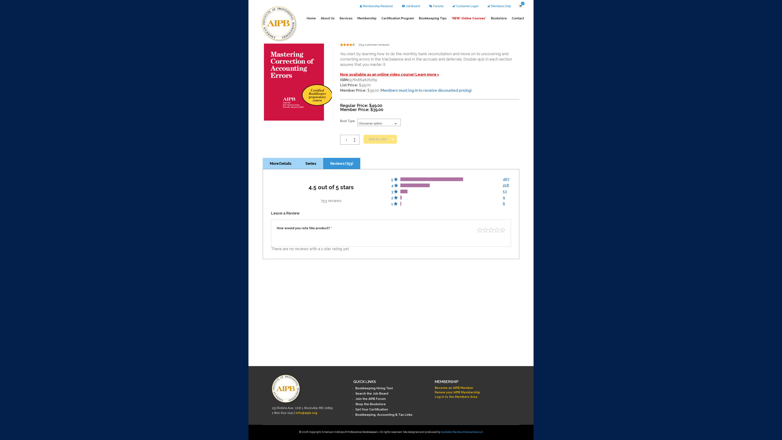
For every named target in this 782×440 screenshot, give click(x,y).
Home (311, 18)
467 (506, 179)
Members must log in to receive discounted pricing (426, 90)
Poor (479, 230)
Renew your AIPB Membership (457, 392)
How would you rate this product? (304, 228)
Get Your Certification (371, 409)
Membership (367, 18)
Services (346, 18)
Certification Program (397, 18)
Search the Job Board (371, 393)
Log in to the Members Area (456, 397)
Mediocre (485, 230)
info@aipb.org (306, 413)
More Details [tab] (280, 163)
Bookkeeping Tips (433, 18)
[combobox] (379, 122)
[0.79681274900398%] (400, 204)
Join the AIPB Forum (370, 399)
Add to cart (378, 139)
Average (491, 230)
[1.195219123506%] (401, 197)
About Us (328, 18)
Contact (518, 18)
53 (505, 191)
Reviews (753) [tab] (341, 163)
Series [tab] (310, 163)
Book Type (347, 121)
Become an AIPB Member (454, 388)
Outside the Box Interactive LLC (462, 431)
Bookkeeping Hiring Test (374, 388)
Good (497, 230)
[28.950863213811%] (415, 185)
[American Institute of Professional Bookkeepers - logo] (279, 23)
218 (506, 185)
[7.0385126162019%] (403, 191)
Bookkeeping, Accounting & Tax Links (383, 415)
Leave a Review (285, 213)
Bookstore (499, 18)
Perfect (502, 230)
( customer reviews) (374, 44)
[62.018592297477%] (431, 179)
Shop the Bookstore (370, 404)
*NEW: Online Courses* (468, 18)
